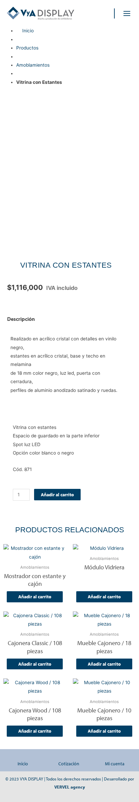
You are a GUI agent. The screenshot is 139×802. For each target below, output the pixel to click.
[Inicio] (23, 757)
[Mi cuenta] (114, 757)
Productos (27, 48)
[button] (127, 13)
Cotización (68, 764)
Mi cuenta (114, 764)
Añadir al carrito (57, 495)
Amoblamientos (33, 65)
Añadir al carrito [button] (34, 597)
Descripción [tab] (21, 318)
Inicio (23, 764)
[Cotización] (68, 757)
